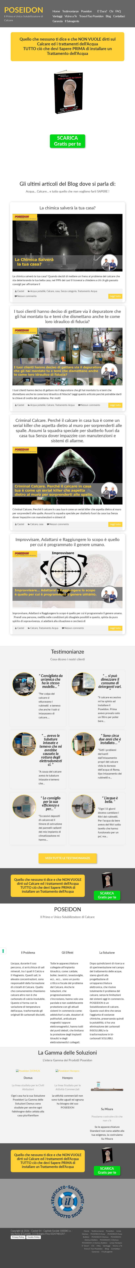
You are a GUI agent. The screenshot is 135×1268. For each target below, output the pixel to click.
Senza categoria (69, 291)
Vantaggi (57, 16)
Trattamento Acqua (87, 291)
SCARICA (67, 141)
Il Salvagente (72, 21)
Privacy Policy (18, 1237)
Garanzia (58, 21)
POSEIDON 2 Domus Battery (94, 1243)
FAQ (118, 11)
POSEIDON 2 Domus (109, 1240)
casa (57, 291)
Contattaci (119, 16)
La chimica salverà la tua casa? (68, 208)
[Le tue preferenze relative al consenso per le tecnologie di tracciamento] (3, 951)
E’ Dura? (102, 11)
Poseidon (86, 11)
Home (56, 11)
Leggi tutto (115, 296)
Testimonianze (70, 11)
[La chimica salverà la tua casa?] (67, 215)
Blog (108, 16)
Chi (111, 11)
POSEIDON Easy (98, 1234)
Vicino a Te (71, 16)
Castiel (20, 291)
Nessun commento (27, 296)
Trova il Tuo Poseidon (91, 16)
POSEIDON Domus (100, 1237)
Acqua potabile (37, 291)
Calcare (50, 291)
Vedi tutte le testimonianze (67, 858)
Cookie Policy (33, 1237)
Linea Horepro (116, 1243)
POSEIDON (23, 10)
